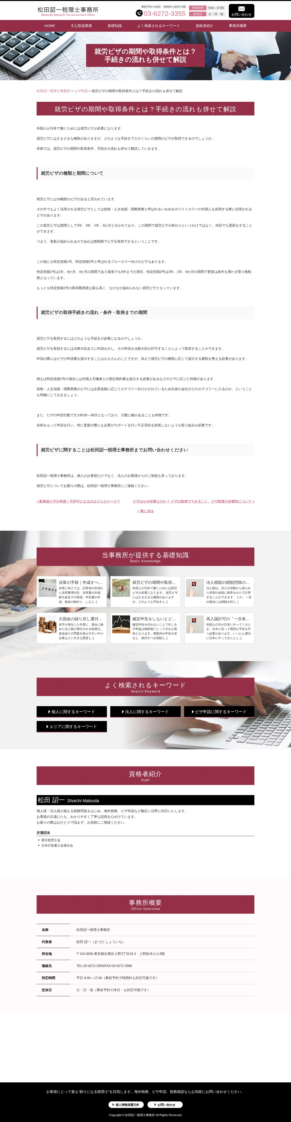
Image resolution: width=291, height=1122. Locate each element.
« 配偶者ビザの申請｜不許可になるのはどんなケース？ (78, 501)
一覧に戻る (145, 511)
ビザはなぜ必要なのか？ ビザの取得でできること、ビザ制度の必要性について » (193, 501)
